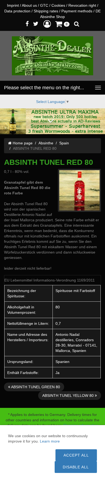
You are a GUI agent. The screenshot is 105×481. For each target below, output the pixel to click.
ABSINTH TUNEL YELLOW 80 (68, 395)
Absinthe (45, 143)
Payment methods (76, 11)
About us (29, 5)
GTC (44, 5)
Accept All (76, 455)
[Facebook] (27, 24)
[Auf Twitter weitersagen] (35, 24)
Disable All (76, 467)
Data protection (17, 11)
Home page (22, 143)
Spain (64, 143)
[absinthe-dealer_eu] (52, 55)
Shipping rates (46, 11)
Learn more (50, 441)
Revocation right (82, 5)
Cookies (58, 5)
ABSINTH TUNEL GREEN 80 (35, 387)
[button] (47, 24)
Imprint (13, 5)
